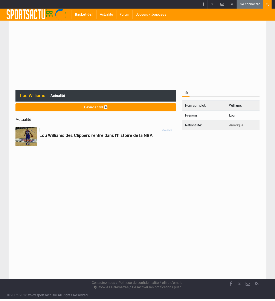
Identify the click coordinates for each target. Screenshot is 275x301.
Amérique (236, 125)
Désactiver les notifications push (156, 287)
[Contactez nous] (222, 4)
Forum (124, 14)
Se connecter (250, 4)
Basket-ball (84, 14)
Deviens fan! (95, 107)
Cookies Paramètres (113, 287)
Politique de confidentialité (138, 283)
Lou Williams (32, 95)
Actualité (106, 14)
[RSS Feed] (232, 4)
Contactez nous (103, 283)
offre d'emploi (172, 283)
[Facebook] (203, 4)
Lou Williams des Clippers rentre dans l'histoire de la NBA (96, 135)
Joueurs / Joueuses (151, 14)
